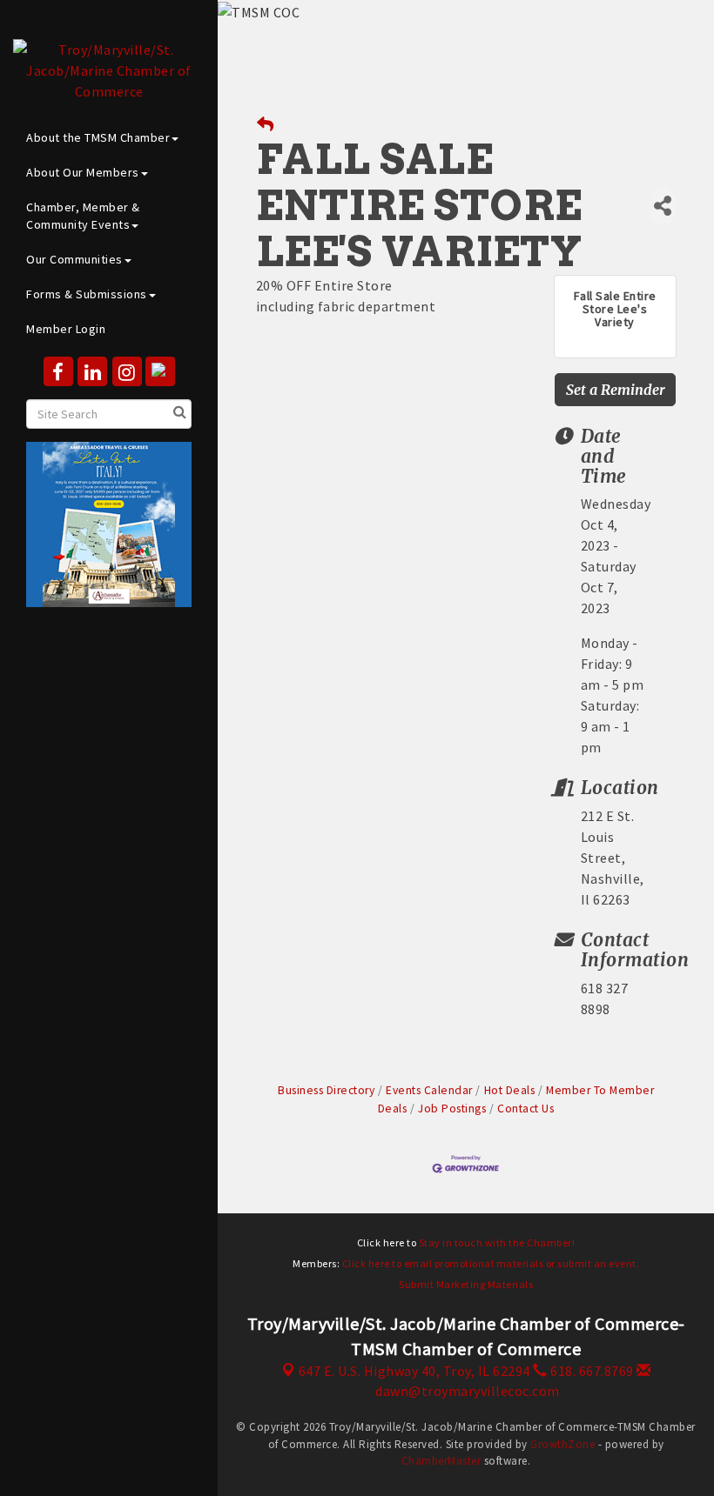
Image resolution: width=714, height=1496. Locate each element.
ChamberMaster (441, 1460)
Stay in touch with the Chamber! (497, 1242)
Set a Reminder (615, 389)
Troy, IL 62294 (414, 1370)
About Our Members (82, 172)
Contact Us (525, 1108)
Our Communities (74, 259)
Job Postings (452, 1108)
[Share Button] (663, 205)
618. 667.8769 (591, 1370)
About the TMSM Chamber (98, 137)
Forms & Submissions (86, 294)
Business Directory (326, 1090)
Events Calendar (429, 1090)
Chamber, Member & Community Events (83, 215)
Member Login (65, 329)
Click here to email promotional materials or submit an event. (491, 1263)
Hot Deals (509, 1090)
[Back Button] (265, 124)
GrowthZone (562, 1444)
